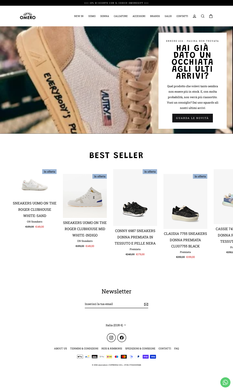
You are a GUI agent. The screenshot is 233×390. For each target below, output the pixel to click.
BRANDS (155, 16)
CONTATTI (182, 16)
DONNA (104, 16)
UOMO (92, 16)
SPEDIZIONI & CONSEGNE (140, 348)
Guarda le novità (192, 118)
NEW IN (79, 16)
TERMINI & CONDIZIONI (84, 348)
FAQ (176, 348)
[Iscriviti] (145, 304)
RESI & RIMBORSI (111, 348)
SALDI (168, 16)
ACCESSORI (139, 16)
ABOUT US (60, 348)
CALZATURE (121, 16)
